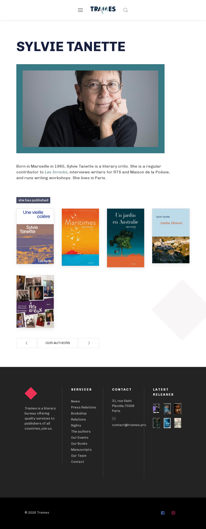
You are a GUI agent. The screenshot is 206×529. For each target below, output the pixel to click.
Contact (77, 462)
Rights (76, 425)
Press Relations (83, 407)
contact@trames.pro (129, 425)
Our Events (79, 437)
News (75, 401)
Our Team (78, 456)
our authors (57, 343)
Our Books (79, 443)
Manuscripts (81, 449)
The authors (81, 431)
